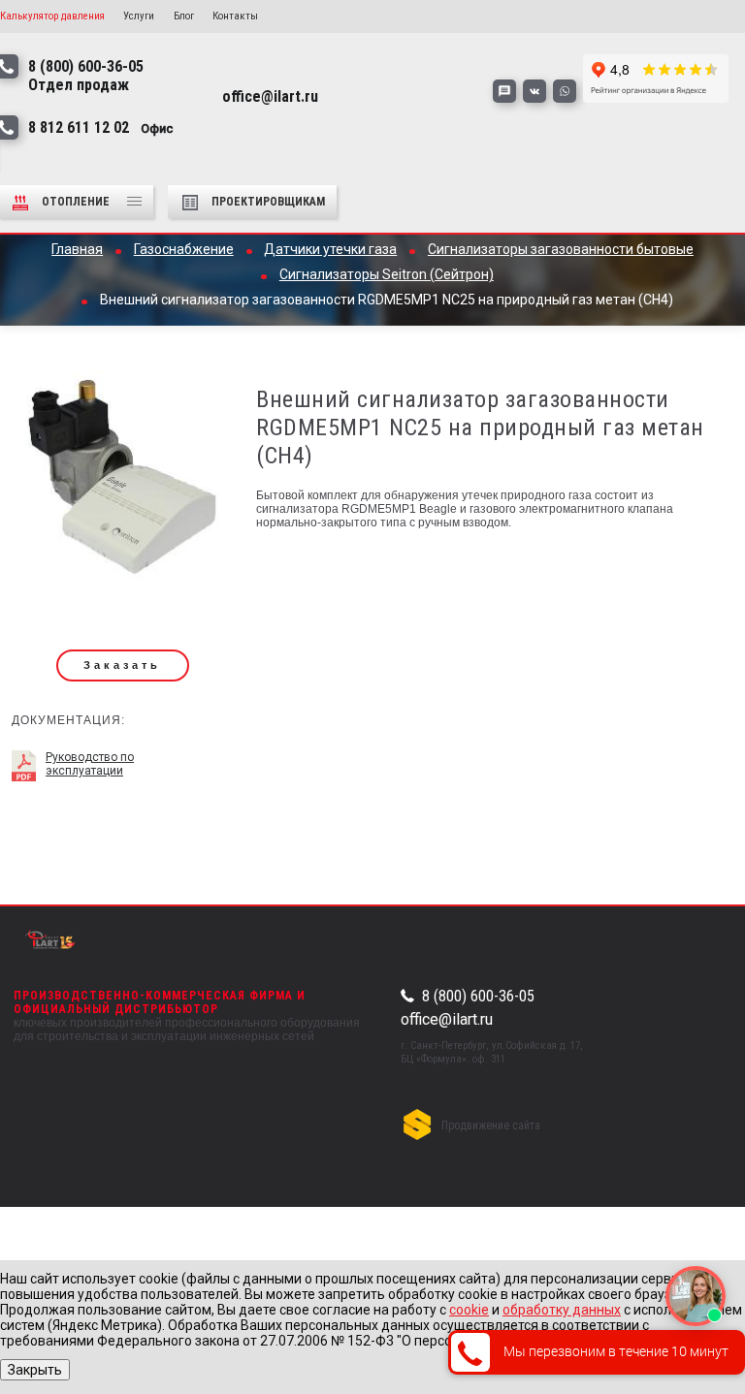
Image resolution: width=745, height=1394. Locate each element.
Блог (184, 16)
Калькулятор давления (52, 16)
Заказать (122, 665)
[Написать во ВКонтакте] (534, 91)
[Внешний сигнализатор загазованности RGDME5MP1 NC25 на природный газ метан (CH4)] (122, 484)
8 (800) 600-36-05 (478, 996)
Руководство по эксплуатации (90, 763)
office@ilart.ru (447, 1019)
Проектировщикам (268, 201)
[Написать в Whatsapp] (564, 91)
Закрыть (35, 1370)
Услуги (138, 16)
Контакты (235, 16)
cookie (469, 1309)
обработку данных (561, 1309)
